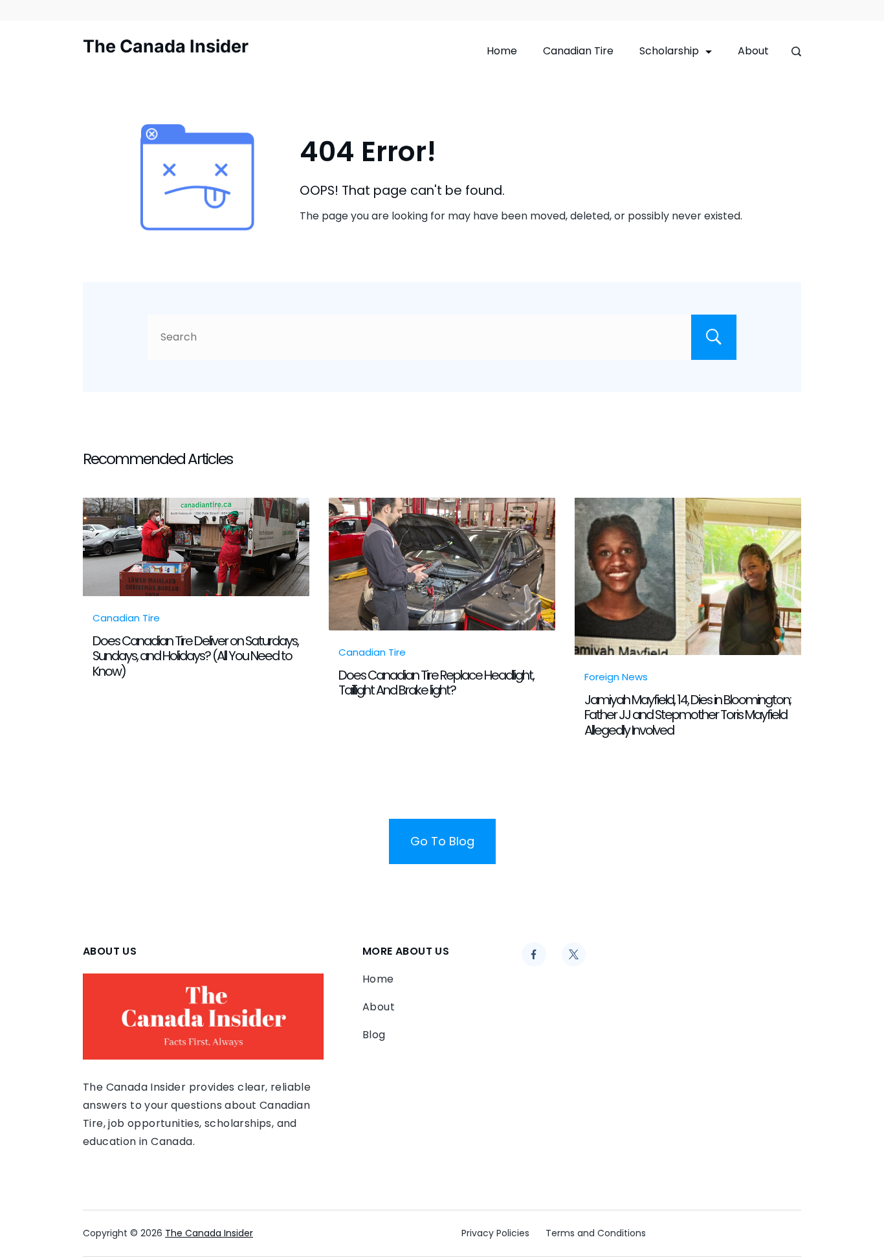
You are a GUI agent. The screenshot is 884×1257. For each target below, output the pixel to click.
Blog (374, 1034)
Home (502, 50)
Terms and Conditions (596, 1233)
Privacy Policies (495, 1233)
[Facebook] (534, 954)
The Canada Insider (166, 46)
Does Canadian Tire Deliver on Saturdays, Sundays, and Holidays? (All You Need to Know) (195, 656)
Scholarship (669, 50)
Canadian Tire (578, 50)
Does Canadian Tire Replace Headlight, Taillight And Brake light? (436, 682)
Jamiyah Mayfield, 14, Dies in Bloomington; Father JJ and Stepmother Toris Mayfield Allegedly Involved (687, 715)
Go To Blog (442, 841)
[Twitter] (574, 954)
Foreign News (616, 677)
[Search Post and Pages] (796, 51)
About (753, 50)
